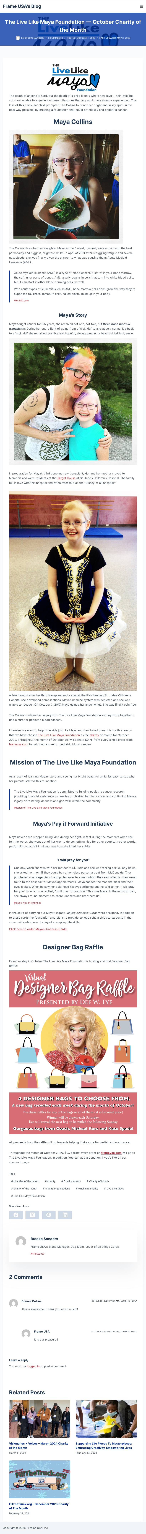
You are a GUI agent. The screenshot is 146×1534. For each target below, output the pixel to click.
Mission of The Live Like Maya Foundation (38, 807)
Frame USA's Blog (22, 6)
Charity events (71, 1181)
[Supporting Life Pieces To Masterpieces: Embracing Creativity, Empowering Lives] (106, 1419)
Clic (11, 929)
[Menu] (141, 6)
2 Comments (55, 38)
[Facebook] (16, 1215)
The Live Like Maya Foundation (59, 735)
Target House (66, 478)
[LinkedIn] (65, 1215)
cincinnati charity (87, 1188)
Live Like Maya (114, 1188)
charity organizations (56, 1188)
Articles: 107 (37, 1254)
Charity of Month (98, 1181)
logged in (33, 1366)
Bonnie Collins (31, 1301)
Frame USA (42, 1331)
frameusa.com (18, 744)
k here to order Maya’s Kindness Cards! (40, 929)
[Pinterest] (49, 1215)
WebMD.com (21, 300)
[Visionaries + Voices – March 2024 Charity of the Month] (39, 1419)
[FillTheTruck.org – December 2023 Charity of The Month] (39, 1479)
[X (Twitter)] (32, 1215)
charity (94, 735)
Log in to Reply (129, 1301)
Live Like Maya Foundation (28, 1195)
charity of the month (24, 1188)
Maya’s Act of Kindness (27, 902)
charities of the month (25, 1181)
